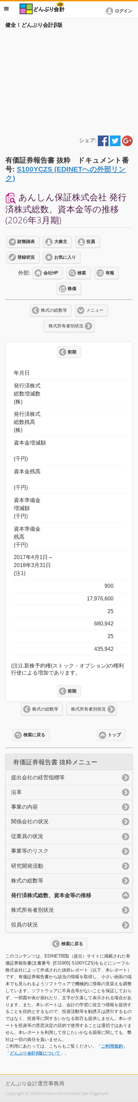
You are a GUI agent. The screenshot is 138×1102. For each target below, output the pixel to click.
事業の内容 (24, 807)
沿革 (16, 792)
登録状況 (26, 257)
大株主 (60, 241)
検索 (81, 273)
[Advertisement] (69, 80)
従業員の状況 (27, 836)
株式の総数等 (54, 310)
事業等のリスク (30, 851)
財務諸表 (26, 241)
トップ (114, 735)
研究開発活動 (27, 866)
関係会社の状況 (30, 821)
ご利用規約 (112, 1046)
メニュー (95, 310)
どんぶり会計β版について (35, 1053)
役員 (90, 241)
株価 (72, 288)
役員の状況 (24, 924)
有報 (110, 273)
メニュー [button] (6, 8)
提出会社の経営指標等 (38, 777)
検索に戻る (34, 735)
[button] (120, 11)
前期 (72, 352)
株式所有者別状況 (66, 326)
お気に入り (65, 257)
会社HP (51, 273)
